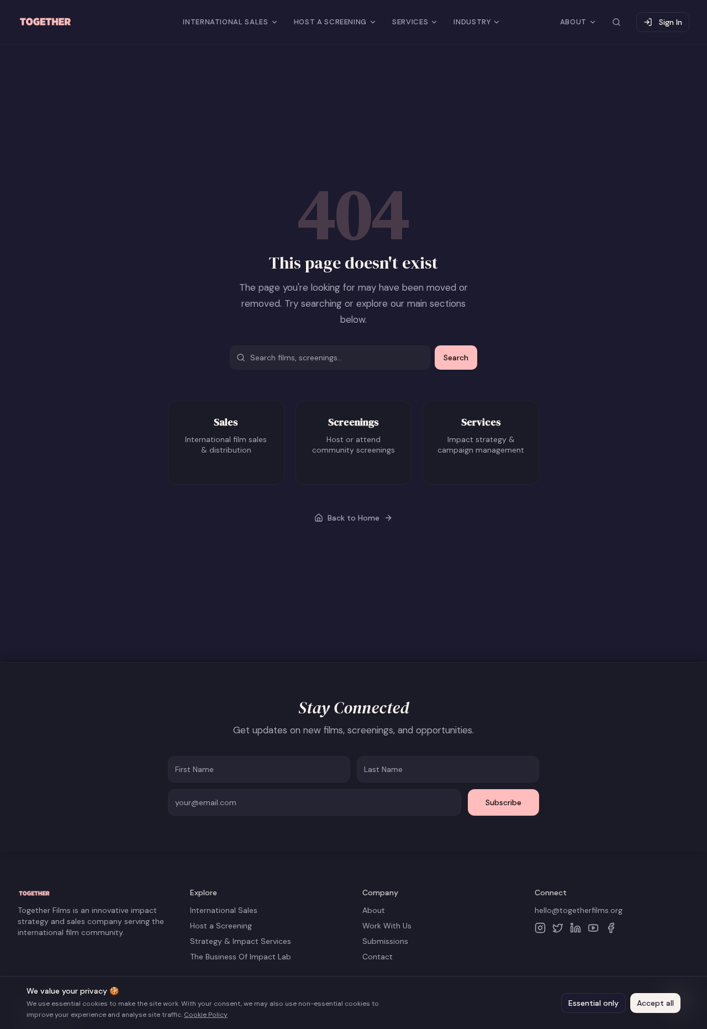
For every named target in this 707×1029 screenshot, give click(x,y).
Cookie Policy (206, 1014)
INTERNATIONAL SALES (225, 22)
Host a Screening (221, 926)
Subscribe (503, 802)
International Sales (223, 910)
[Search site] (616, 22)
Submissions (385, 941)
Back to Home (353, 518)
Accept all (655, 1003)
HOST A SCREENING (330, 22)
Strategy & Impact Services (240, 941)
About (373, 910)
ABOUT (573, 22)
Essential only (593, 1003)
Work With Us (386, 926)
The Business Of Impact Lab (240, 957)
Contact (377, 957)
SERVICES (410, 22)
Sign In (670, 22)
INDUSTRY (471, 22)
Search (456, 358)
